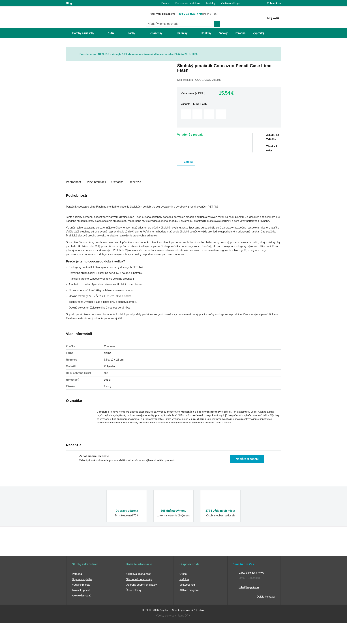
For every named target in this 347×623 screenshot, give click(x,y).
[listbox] (229, 114)
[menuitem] (79, 33)
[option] (186, 114)
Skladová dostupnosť (138, 573)
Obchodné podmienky (139, 579)
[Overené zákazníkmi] (132, 548)
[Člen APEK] (78, 548)
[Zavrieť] (278, 50)
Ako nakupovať (81, 590)
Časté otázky (134, 590)
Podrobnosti (74, 182)
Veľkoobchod (187, 584)
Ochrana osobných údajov (141, 584)
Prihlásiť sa (274, 3)
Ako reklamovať (81, 595)
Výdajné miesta (81, 584)
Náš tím (184, 579)
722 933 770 (189, 14)
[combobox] (179, 24)
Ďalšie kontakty (266, 596)
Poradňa (77, 573)
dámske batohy (163, 54)
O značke (117, 182)
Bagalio (163, 610)
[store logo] (88, 17)
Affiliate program (189, 590)
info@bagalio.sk (249, 587)
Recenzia (135, 182)
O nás (183, 573)
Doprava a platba (82, 579)
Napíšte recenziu (247, 458)
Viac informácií (96, 182)
